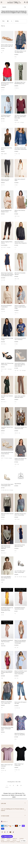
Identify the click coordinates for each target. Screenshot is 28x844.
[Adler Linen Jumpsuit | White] (21, 168)
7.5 (20, 370)
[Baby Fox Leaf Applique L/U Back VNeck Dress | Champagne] (21, 629)
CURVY (5, 153)
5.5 (2, 369)
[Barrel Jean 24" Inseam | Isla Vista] (21, 691)
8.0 (4, 490)
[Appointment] (21, 476)
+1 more (22, 122)
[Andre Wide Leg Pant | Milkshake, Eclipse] (21, 385)
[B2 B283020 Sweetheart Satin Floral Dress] (7, 629)
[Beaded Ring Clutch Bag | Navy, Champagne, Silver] (7, 719)
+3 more (24, 576)
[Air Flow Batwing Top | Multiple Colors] (7, 199)
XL (17, 88)
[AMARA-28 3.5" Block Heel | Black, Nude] (7, 355)
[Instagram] (4, 832)
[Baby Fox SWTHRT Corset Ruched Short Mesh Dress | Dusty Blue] (21, 660)
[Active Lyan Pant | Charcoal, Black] (7, 168)
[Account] (24, 2)
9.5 (3, 50)
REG (2, 153)
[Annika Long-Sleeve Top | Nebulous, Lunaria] (21, 447)
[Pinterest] (7, 832)
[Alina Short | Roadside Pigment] (21, 262)
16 (4, 280)
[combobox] (14, 7)
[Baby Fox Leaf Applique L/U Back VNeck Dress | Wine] (7, 660)
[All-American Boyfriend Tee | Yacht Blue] (21, 327)
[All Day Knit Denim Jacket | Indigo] (7, 327)
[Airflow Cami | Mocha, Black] (21, 199)
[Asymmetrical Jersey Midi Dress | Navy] (21, 534)
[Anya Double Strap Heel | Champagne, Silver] (7, 476)
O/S (2, 582)
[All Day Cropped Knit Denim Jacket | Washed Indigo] (21, 294)
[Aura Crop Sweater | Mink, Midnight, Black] (7, 565)
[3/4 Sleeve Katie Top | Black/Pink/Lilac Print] (21, 71)
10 (17, 708)
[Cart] (27, 2)
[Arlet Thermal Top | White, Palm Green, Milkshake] (7, 534)
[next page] (21, 785)
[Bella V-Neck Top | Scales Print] (21, 753)
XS (1, 121)
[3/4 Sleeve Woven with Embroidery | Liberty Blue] (21, 137)
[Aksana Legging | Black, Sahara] (7, 231)
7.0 (2, 490)
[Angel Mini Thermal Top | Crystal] (7, 416)
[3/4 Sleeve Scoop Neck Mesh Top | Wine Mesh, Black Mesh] (21, 104)
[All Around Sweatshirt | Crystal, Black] (7, 294)
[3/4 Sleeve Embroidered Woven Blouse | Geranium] (7, 71)
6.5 (5, 369)
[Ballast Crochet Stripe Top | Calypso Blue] (7, 691)
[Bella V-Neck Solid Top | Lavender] (7, 754)
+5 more (11, 490)
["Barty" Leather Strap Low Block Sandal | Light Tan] (7, 37)
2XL (2, 678)
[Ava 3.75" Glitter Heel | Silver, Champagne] (21, 562)
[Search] (25, 7)
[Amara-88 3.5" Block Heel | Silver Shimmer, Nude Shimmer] (21, 355)
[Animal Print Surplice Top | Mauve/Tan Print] (21, 416)
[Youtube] (10, 832)
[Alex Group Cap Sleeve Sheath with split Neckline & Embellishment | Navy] (7, 262)
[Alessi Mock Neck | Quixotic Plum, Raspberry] (21, 231)
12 (19, 708)
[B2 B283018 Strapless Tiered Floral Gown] (21, 597)
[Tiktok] (13, 832)
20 (17, 785)
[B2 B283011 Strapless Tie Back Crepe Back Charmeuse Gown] (7, 597)
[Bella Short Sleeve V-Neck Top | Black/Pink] (21, 722)
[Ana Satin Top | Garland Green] (7, 385)
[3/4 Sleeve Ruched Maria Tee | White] (7, 104)
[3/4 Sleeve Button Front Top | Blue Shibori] (21, 40)
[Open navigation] (3, 2)
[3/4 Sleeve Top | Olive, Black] (7, 137)
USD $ (4, 821)
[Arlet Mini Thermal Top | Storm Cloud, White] (21, 503)
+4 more (9, 369)
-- (15, 58)
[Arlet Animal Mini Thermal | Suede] (7, 503)
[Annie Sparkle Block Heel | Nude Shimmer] (7, 444)
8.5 (7, 458)
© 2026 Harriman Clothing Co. (8, 841)
